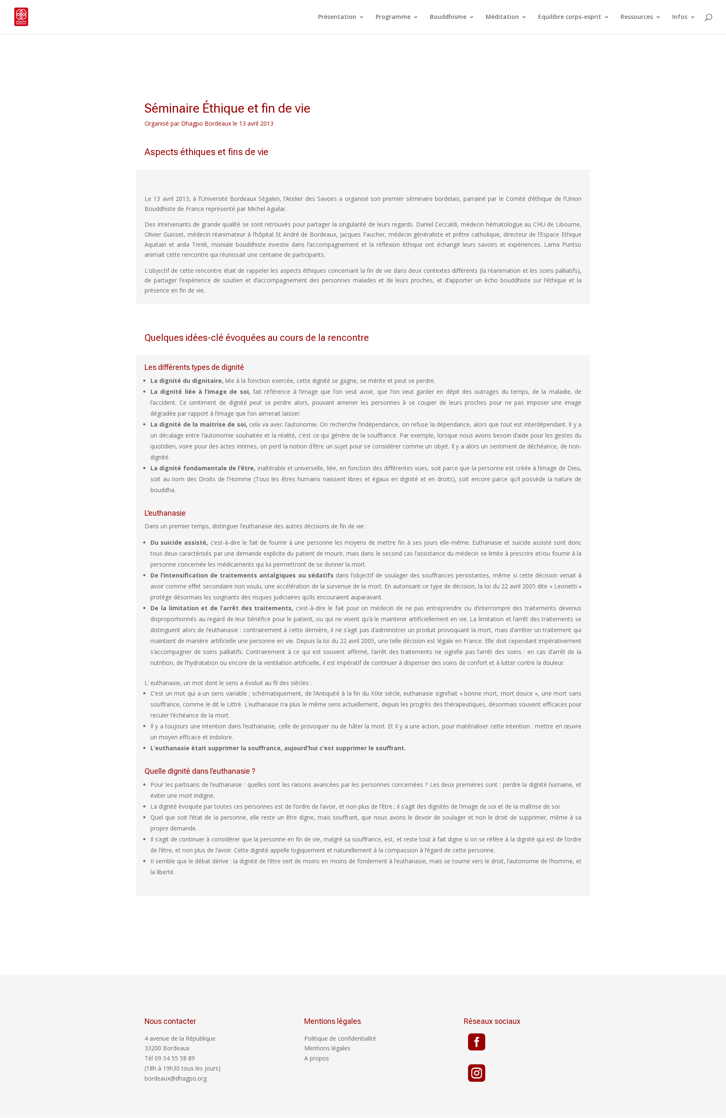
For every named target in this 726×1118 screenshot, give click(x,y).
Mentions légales (327, 1048)
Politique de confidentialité (340, 1038)
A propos (316, 1058)
